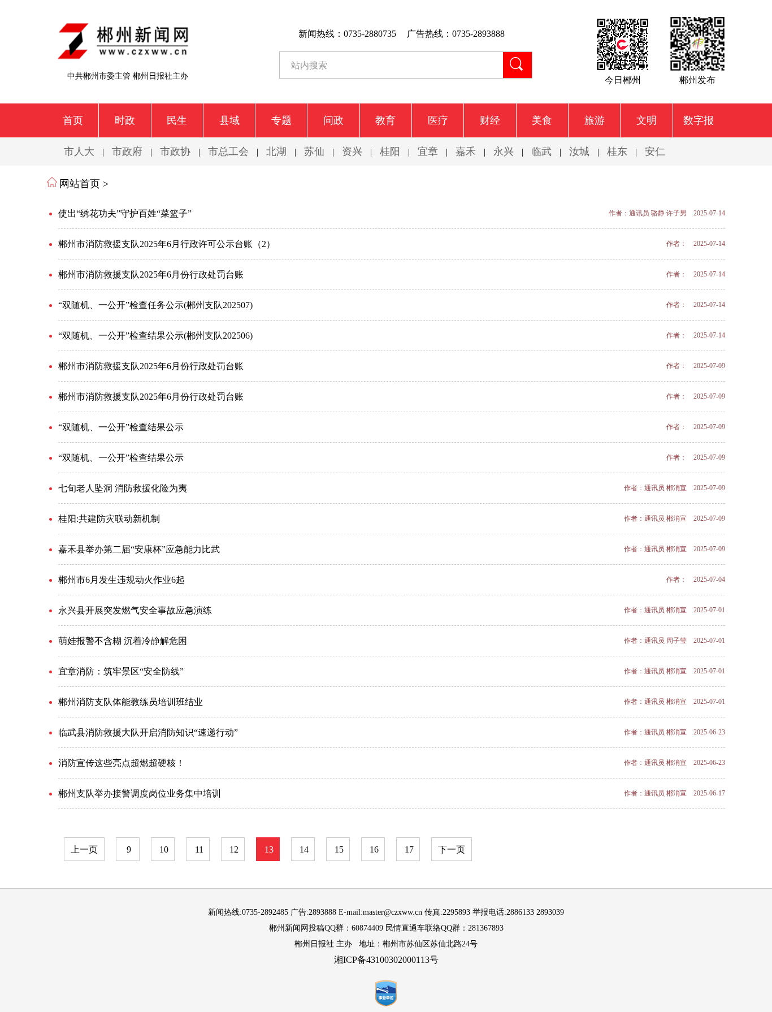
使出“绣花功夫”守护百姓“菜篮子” (125, 213)
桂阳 (390, 151)
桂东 (617, 151)
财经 (490, 120)
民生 (177, 120)
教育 (385, 120)
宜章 (428, 151)
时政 (125, 120)
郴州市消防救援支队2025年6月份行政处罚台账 (151, 274)
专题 (281, 120)
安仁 (655, 151)
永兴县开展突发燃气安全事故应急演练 (135, 610)
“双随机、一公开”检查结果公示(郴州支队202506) (155, 335)
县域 (229, 120)
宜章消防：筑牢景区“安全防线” (121, 671)
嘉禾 (466, 151)
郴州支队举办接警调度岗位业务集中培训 (139, 793)
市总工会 (228, 151)
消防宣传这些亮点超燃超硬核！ (121, 763)
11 (199, 849)
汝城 (579, 151)
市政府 (127, 151)
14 (304, 849)
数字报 (698, 120)
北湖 (276, 151)
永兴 (503, 151)
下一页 (451, 849)
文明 (646, 120)
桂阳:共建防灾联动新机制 (109, 519)
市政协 (175, 151)
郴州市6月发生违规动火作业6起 (121, 580)
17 (409, 849)
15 (339, 849)
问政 (333, 120)
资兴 (352, 151)
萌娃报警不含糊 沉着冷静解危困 (122, 641)
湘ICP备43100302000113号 (386, 960)
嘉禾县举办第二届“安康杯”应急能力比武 (139, 549)
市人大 (79, 151)
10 (163, 849)
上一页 (84, 849)
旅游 (594, 120)
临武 (541, 151)
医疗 (438, 120)
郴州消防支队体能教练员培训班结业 (130, 702)
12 (233, 849)
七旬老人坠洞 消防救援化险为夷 (122, 488)
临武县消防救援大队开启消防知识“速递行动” (148, 732)
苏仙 (314, 151)
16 (374, 849)
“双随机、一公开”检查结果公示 (121, 427)
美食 (542, 120)
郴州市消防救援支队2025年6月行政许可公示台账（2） (166, 244)
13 (269, 849)
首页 (73, 120)
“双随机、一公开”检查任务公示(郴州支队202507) (155, 305)
